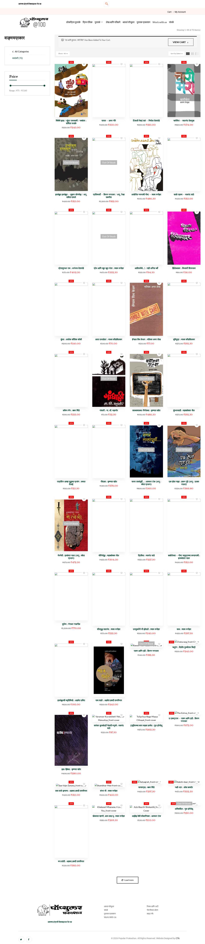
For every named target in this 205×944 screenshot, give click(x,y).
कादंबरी (17, 58)
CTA (177, 938)
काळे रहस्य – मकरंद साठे (184, 194)
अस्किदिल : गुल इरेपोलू (184, 808)
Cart (169, 12)
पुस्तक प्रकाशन (143, 22)
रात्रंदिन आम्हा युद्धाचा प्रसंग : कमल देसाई (71, 483)
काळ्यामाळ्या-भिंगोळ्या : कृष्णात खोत (146, 410)
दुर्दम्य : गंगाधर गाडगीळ (71, 624)
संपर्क (171, 22)
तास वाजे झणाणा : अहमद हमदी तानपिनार (71, 790)
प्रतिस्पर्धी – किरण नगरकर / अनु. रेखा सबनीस (109, 196)
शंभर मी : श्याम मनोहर (109, 790)
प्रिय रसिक (87, 22)
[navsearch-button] (106, 4)
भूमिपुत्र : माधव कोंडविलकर (184, 339)
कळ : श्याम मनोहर (184, 629)
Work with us (159, 22)
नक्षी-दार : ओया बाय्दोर (184, 787)
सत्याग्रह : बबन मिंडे (146, 787)
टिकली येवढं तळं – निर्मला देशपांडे (146, 120)
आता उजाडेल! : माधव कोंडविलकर (108, 339)
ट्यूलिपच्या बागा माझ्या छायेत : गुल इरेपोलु (146, 725)
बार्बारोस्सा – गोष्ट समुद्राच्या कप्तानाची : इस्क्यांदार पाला (184, 557)
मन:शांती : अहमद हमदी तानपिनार (71, 861)
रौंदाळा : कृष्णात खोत (109, 481)
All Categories (22, 51)
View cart (179, 42)
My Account (180, 12)
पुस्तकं (97, 22)
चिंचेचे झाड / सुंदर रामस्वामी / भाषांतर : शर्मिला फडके (71, 122)
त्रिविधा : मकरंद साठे (146, 555)
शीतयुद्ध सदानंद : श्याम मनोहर (108, 629)
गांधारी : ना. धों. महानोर (109, 410)
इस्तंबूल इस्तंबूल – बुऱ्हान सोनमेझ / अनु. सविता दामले (71, 196)
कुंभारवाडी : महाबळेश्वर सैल (184, 410)
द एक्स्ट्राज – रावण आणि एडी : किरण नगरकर (184, 720)
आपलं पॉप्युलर (128, 22)
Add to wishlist (84, 64)
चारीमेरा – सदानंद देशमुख (183, 120)
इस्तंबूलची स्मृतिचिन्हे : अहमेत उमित (71, 700)
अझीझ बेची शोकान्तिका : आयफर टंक (146, 816)
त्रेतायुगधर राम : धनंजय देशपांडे (71, 268)
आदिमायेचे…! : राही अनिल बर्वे (146, 268)
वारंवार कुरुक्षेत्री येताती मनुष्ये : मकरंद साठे (109, 727)
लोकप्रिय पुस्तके (73, 22)
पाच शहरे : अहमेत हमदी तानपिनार (109, 700)
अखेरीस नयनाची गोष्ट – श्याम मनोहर (146, 194)
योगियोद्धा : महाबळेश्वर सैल (109, 555)
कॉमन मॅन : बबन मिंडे (71, 410)
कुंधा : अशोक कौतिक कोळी (71, 339)
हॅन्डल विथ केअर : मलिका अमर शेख (146, 339)
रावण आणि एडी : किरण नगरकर (146, 650)
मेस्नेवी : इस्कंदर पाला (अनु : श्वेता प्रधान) (71, 557)
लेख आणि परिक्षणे (113, 22)
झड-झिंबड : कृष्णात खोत (71, 769)
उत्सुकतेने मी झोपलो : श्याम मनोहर (146, 629)
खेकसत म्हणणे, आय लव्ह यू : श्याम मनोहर (109, 816)
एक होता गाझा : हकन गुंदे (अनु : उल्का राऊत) (184, 483)
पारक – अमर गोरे (109, 120)
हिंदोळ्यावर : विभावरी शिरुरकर (184, 268)
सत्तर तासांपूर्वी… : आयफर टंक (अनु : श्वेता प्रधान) (146, 483)
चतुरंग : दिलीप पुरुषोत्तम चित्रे (184, 647)
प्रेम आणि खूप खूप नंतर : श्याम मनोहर (109, 268)
